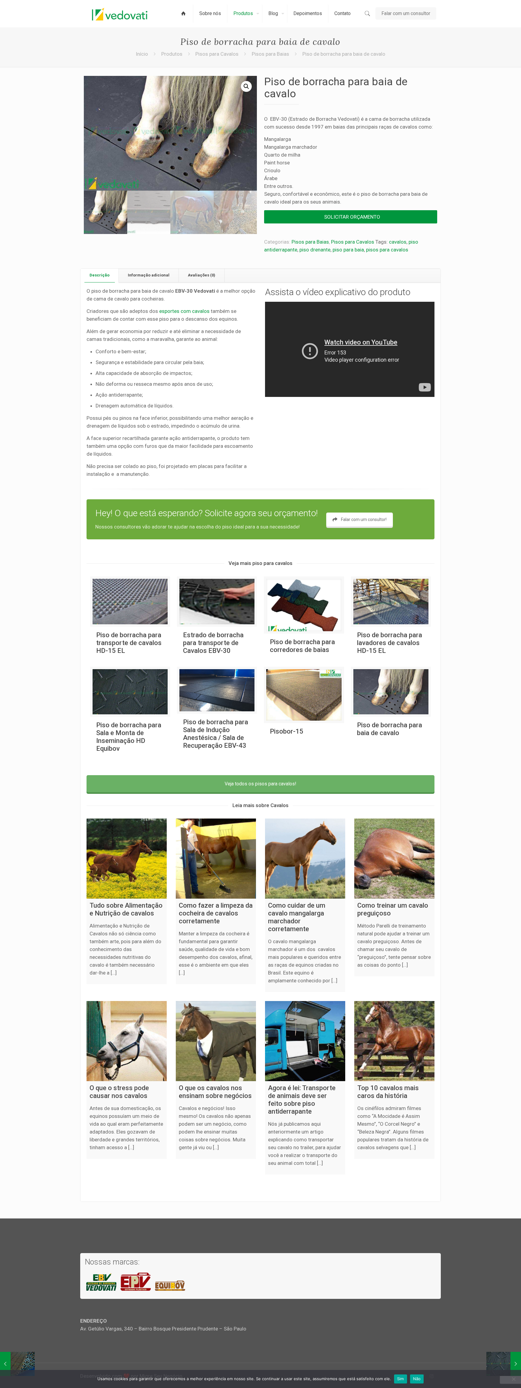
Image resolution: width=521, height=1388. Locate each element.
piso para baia (348, 250)
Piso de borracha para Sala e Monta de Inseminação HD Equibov (128, 736)
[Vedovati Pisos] (119, 13)
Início (142, 54)
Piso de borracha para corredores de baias (302, 645)
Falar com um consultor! (364, 519)
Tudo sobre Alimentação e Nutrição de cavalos (126, 909)
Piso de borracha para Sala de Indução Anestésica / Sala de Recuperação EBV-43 (215, 733)
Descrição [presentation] (99, 275)
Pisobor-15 (286, 731)
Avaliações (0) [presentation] (201, 275)
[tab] (100, 275)
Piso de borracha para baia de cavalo (389, 729)
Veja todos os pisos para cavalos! (260, 784)
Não (417, 1378)
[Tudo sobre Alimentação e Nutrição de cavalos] (127, 859)
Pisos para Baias (270, 54)
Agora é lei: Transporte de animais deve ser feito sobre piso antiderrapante (302, 1099)
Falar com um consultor (405, 13)
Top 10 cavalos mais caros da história (388, 1091)
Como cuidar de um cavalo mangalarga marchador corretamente (296, 917)
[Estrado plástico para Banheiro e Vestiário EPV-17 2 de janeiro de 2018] (17, 1364)
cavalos (397, 242)
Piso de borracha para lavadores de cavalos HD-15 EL (389, 642)
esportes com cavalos (184, 311)
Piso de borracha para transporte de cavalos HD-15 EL (129, 642)
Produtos (171, 54)
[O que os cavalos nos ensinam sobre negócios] (216, 1041)
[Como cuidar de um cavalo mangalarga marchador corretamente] (305, 859)
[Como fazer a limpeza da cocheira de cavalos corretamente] (216, 859)
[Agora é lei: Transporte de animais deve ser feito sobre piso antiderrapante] (305, 1041)
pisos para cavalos (387, 250)
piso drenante (314, 250)
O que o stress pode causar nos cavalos (119, 1091)
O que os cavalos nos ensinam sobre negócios (215, 1091)
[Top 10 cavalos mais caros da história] (394, 1041)
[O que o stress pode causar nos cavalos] (127, 1041)
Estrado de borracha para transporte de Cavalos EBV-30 (213, 642)
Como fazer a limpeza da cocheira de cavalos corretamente (216, 913)
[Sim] (513, 1379)
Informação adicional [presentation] (148, 275)
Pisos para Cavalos (216, 54)
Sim (400, 1378)
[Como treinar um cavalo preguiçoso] (394, 859)
